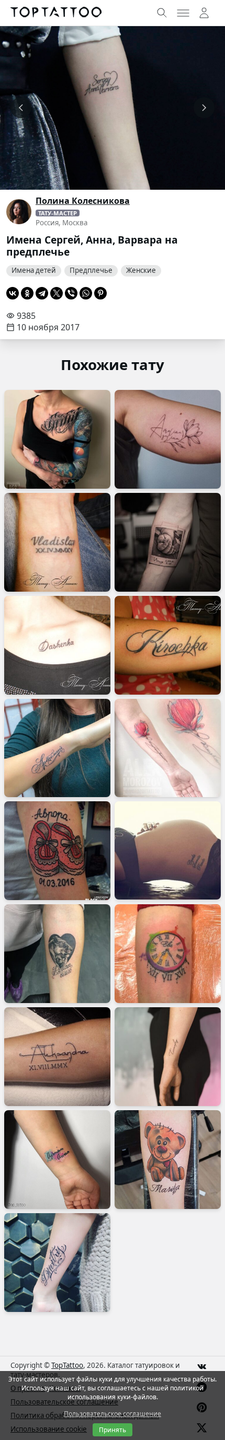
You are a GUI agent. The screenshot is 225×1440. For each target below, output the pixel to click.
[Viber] (71, 293)
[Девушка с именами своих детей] (168, 850)
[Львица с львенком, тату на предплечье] (57, 953)
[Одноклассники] (27, 293)
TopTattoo (67, 1365)
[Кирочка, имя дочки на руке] (168, 645)
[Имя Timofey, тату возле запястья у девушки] (168, 1056)
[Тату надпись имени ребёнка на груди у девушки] (57, 439)
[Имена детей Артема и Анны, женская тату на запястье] (57, 1159)
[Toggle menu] (183, 13)
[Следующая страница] (204, 107)
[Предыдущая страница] (20, 107)
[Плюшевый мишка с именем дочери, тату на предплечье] (168, 1159)
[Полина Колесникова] (18, 211)
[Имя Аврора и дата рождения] (57, 850)
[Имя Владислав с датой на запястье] (57, 542)
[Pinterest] (100, 293)
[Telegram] (42, 293)
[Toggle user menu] (204, 13)
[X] (56, 293)
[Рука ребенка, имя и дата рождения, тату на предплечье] (168, 542)
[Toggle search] (162, 13)
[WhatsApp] (86, 293)
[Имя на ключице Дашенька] (57, 645)
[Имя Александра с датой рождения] (57, 1056)
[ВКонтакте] (12, 293)
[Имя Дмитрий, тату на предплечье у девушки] (57, 1262)
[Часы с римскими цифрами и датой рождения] (168, 953)
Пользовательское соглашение (112, 1413)
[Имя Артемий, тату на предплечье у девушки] (57, 748)
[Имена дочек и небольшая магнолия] (168, 439)
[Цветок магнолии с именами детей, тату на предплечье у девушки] (168, 748)
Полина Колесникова (83, 200)
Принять (112, 1429)
